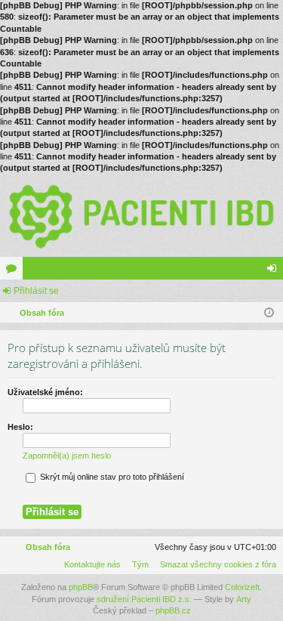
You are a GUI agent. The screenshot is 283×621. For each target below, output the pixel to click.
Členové (37, 271)
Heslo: (20, 426)
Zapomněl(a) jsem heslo (67, 455)
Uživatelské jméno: (45, 392)
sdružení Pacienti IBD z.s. (144, 599)
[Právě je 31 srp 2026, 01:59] (269, 312)
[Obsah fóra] (141, 216)
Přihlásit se (36, 291)
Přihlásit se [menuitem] (274, 271)
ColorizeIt (242, 587)
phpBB (81, 587)
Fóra (14, 271)
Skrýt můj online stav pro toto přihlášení (111, 476)
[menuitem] (215, 564)
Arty (243, 599)
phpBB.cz (173, 610)
